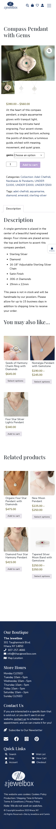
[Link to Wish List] (37, 5)
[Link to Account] (42, 5)
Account (13, 762)
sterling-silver (38, 195)
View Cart (41, 758)
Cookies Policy (39, 794)
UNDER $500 (43, 185)
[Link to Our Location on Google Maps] (5, 658)
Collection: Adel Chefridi (35, 177)
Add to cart (30, 165)
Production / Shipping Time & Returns (23, 798)
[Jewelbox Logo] (19, 779)
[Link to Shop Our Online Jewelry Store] (6, 758)
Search (12, 754)
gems (9, 155)
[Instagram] (27, 739)
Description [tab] (13, 208)
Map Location (15, 658)
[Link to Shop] (32, 5)
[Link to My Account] (6, 762)
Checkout (41, 762)
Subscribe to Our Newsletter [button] (25, 730)
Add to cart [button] (14, 433)
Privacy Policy (33, 801)
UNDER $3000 (24, 185)
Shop (11, 758)
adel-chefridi (21, 191)
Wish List (41, 754)
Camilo (47, 814)
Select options (15, 380)
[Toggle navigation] (49, 5)
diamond (11, 195)
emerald (23, 195)
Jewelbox (35, 814)
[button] (26, 6)
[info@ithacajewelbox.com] (5, 653)
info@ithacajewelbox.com (21, 653)
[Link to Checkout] (33, 762)
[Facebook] (17, 739)
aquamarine (37, 191)
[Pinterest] (36, 739)
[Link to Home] (10, 5)
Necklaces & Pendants (19, 181)
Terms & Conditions (14, 801)
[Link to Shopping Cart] (33, 758)
